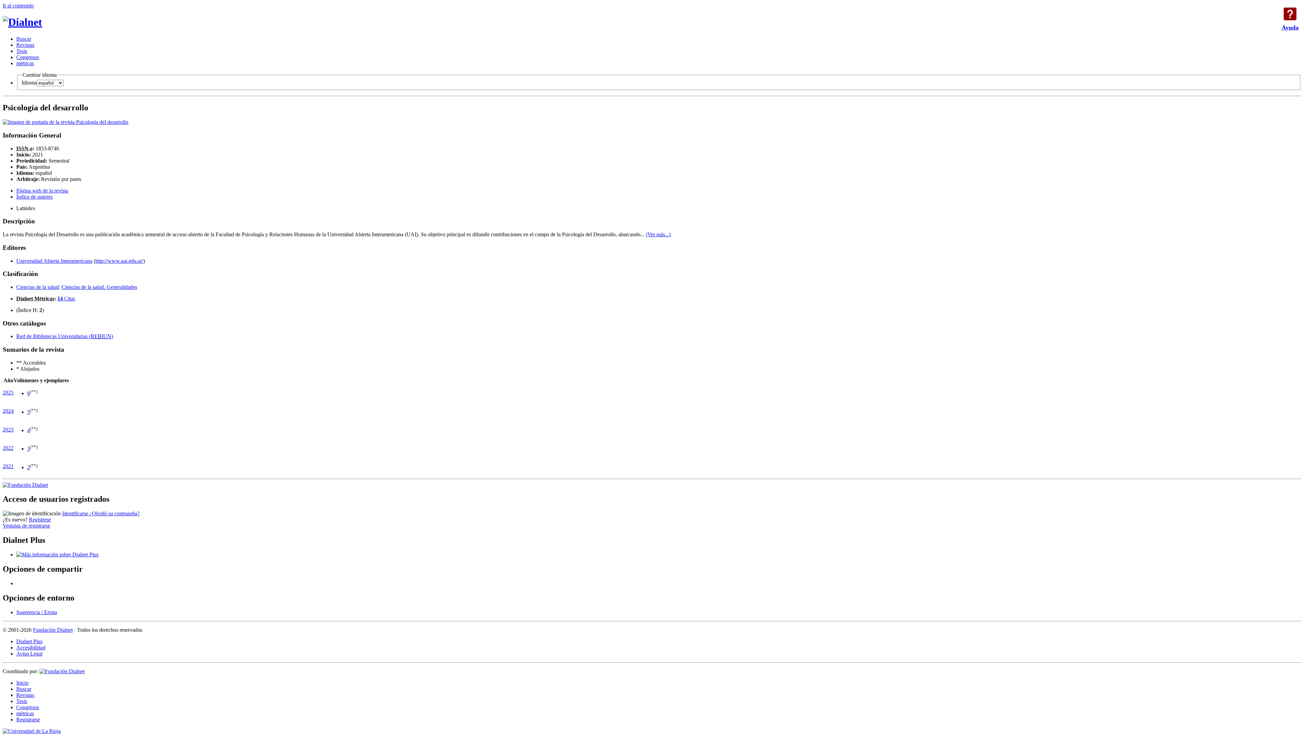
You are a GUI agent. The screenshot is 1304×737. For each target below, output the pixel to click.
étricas (25, 63)
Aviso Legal (29, 654)
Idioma (29, 83)
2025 (8, 392)
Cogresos (27, 57)
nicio (22, 683)
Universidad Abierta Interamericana (54, 261)
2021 (8, 466)
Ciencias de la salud (37, 287)
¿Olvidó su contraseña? (115, 513)
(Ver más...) (658, 234)
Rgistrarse (28, 719)
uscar (23, 39)
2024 (8, 411)
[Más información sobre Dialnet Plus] (57, 554)
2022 (8, 448)
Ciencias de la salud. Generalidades (99, 287)
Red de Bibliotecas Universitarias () (64, 336)
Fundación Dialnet (53, 630)
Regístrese (40, 519)
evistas (25, 45)
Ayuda (1290, 13)
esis (21, 51)
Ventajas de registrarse (26, 526)
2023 (8, 429)
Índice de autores (34, 197)
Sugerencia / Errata (36, 612)
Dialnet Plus (29, 641)
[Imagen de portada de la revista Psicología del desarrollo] (65, 122)
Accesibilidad (31, 647)
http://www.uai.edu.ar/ (119, 261)
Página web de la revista (42, 191)
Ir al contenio (18, 5)
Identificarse (76, 513)
